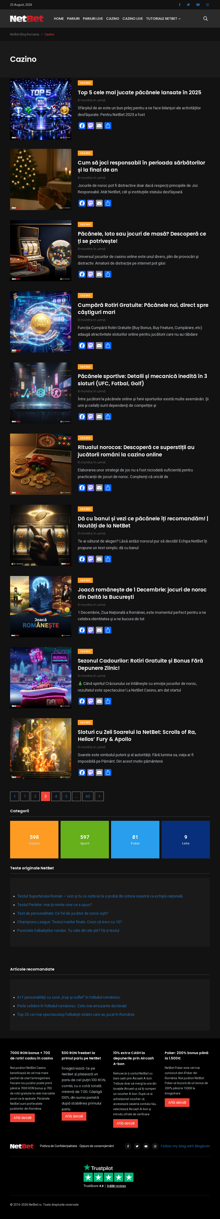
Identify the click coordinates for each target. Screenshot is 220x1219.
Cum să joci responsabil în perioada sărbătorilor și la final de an (141, 166)
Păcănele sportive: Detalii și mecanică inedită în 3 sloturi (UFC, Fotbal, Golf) (142, 380)
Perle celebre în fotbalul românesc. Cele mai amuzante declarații (72, 1006)
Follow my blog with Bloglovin (185, 1146)
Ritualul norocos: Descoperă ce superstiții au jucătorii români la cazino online (136, 451)
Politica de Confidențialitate (58, 1146)
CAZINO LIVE (132, 18)
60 (88, 796)
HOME (59, 18)
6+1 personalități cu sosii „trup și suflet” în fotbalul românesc (69, 997)
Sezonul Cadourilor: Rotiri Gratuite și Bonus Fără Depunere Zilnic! (140, 664)
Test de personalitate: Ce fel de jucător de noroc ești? (62, 913)
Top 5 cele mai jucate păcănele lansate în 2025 (139, 92)
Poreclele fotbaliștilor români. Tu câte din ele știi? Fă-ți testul (68, 930)
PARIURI (73, 18)
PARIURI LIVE (93, 18)
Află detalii (22, 1117)
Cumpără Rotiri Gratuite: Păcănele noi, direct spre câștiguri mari (143, 308)
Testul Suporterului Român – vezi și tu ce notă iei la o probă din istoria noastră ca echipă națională (100, 896)
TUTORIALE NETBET (161, 18)
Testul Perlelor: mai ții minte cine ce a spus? (54, 904)
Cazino (85, 83)
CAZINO (112, 18)
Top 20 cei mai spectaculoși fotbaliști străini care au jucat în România (75, 1014)
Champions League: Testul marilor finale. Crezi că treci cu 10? (69, 922)
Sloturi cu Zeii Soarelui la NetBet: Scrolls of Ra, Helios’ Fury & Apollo (137, 735)
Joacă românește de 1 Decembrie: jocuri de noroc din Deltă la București (142, 593)
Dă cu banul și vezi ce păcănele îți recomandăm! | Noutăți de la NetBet (143, 522)
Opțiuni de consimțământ (96, 1146)
